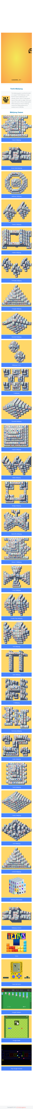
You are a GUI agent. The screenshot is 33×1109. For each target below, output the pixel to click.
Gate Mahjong (16, 674)
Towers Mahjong (16, 224)
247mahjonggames (21, 1107)
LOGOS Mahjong (16, 871)
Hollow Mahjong (16, 252)
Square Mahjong (16, 449)
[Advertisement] (16, 16)
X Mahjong (16, 393)
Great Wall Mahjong (16, 168)
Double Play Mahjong (16, 618)
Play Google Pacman (16, 1068)
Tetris (16, 956)
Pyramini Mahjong (16, 421)
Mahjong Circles (16, 365)
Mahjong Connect (16, 928)
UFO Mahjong (16, 843)
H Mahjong (17, 703)
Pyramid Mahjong (16, 337)
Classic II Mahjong (16, 562)
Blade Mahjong (16, 477)
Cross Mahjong (16, 590)
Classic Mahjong (16, 140)
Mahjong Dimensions (16, 899)
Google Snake (16, 1040)
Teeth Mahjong (16, 787)
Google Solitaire (16, 1012)
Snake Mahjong (16, 759)
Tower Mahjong (16, 815)
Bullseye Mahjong (16, 196)
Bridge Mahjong (16, 506)
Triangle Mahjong (16, 309)
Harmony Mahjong (16, 731)
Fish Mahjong (16, 646)
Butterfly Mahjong (17, 534)
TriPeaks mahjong (16, 280)
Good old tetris (16, 984)
